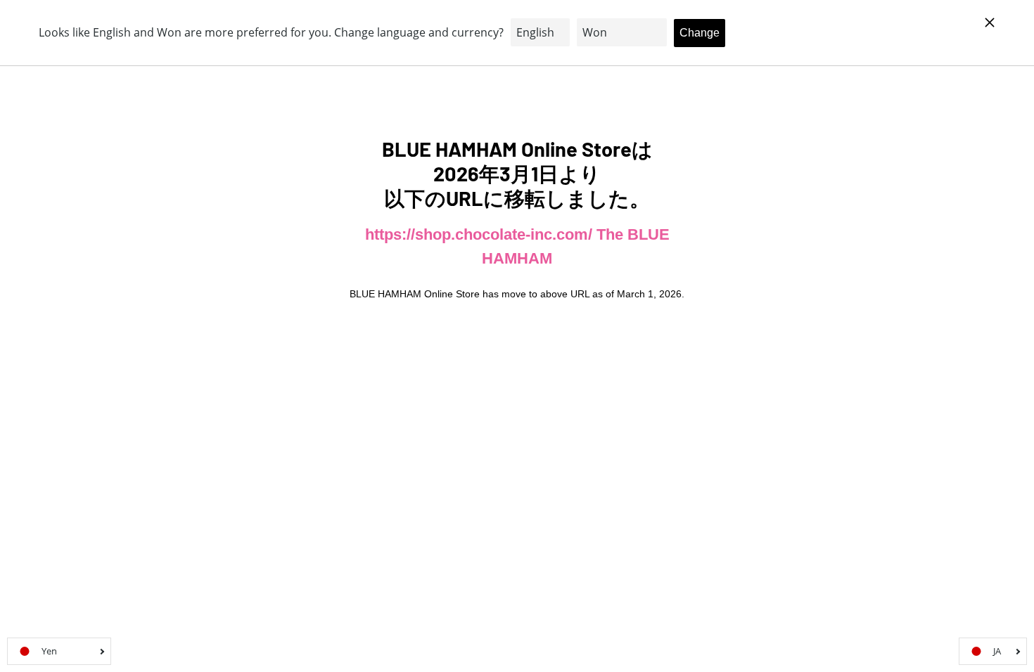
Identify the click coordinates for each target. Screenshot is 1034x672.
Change (699, 33)
